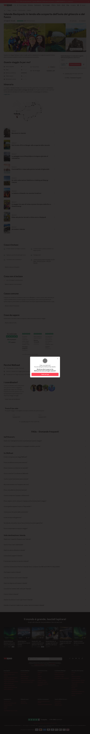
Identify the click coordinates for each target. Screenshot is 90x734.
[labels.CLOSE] (57, 358)
